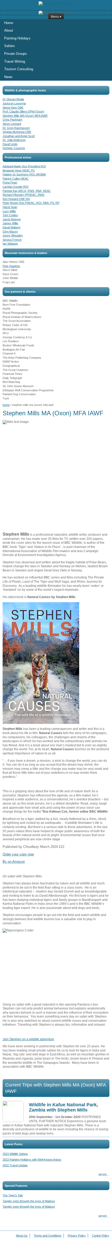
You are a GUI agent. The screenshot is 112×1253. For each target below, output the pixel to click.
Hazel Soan (10, 207)
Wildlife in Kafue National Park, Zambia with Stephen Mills (63, 1107)
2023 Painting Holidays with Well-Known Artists (32, 1159)
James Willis (10, 223)
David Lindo (10, 144)
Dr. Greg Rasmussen (16, 127)
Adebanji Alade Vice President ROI (24, 166)
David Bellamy (12, 227)
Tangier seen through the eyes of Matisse (29, 1201)
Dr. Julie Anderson (14, 139)
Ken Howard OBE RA (16, 198)
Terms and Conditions (47, 1235)
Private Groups (15, 54)
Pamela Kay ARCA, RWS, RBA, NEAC (27, 190)
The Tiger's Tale (13, 1195)
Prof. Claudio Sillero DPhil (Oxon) (23, 111)
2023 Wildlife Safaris (15, 1153)
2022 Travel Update (15, 1165)
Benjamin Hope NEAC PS (19, 170)
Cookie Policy (100, 1235)
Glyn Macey (10, 231)
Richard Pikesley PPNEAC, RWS (23, 194)
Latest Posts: (14, 1144)
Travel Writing (14, 61)
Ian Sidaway (10, 243)
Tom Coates (10, 215)
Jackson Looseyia (14, 103)
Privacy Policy (77, 1235)
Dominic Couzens (14, 148)
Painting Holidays (17, 38)
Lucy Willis (9, 211)
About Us (22, 1235)
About (8, 30)
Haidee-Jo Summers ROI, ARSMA (24, 174)
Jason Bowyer (12, 219)
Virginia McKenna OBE (17, 131)
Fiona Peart (10, 182)
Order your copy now (18, 854)
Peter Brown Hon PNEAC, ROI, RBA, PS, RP (31, 202)
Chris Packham (12, 119)
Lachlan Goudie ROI (15, 186)
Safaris (9, 46)
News (8, 77)
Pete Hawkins (11, 266)
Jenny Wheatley (13, 235)
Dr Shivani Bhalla (13, 99)
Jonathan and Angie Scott (19, 136)
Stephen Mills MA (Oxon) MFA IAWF (25, 115)
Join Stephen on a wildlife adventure (28, 1039)
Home (8, 23)
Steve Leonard (12, 123)
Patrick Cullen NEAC (16, 178)
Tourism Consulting (18, 69)
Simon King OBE (13, 107)
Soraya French (12, 239)
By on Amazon (14, 862)
